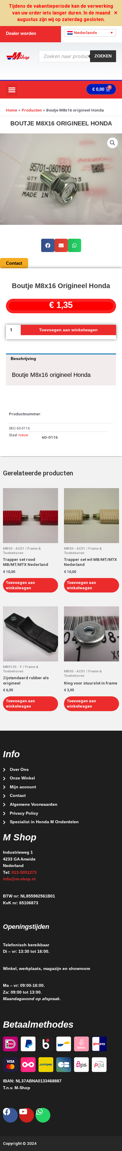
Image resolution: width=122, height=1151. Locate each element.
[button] (11, 90)
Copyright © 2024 (19, 1143)
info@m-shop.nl (19, 879)
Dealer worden (21, 33)
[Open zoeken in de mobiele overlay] (77, 56)
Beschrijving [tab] (23, 358)
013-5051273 (24, 872)
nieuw (23, 435)
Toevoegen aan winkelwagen (68, 330)
